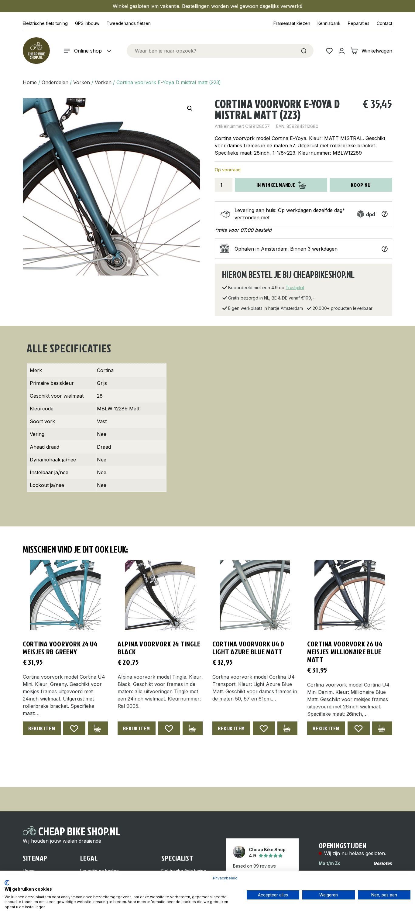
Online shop (88, 51)
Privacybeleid (225, 878)
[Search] (304, 51)
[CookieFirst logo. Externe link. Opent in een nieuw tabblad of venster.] (7, 882)
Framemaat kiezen (291, 23)
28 (100, 396)
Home (30, 82)
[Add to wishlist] (74, 728)
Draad (104, 447)
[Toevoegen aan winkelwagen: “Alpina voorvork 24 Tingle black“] (193, 728)
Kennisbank (329, 23)
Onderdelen (55, 82)
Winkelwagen (377, 51)
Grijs (102, 383)
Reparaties (358, 23)
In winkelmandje (276, 185)
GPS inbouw (87, 23)
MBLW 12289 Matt (118, 409)
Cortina (105, 370)
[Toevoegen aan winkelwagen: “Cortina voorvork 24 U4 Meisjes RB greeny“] (98, 728)
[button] (189, 108)
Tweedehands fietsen (129, 23)
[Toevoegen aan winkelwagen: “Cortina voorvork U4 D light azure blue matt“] (287, 728)
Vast (102, 421)
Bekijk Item (41, 728)
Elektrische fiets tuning (45, 23)
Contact (384, 23)
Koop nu (361, 185)
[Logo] (36, 50)
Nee (101, 434)
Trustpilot (295, 287)
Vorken (81, 82)
